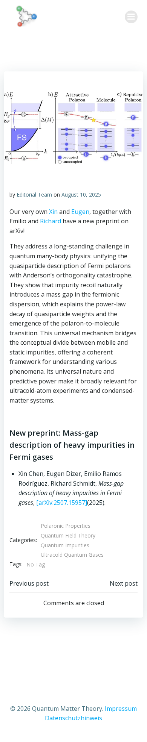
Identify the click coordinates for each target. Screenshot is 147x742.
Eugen (80, 211)
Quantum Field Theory (68, 535)
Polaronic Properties (65, 525)
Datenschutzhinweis (73, 718)
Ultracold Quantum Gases (72, 554)
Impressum (121, 708)
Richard (50, 221)
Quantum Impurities (65, 545)
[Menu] (131, 17)
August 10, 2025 (81, 194)
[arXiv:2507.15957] (61, 502)
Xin (53, 211)
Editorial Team (34, 194)
